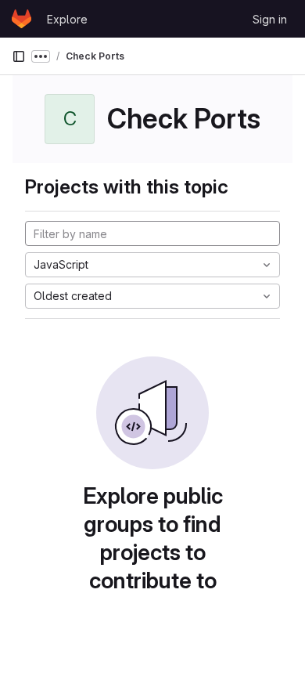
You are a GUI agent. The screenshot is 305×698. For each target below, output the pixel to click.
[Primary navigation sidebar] (18, 56)
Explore (67, 19)
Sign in (270, 19)
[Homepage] (21, 18)
